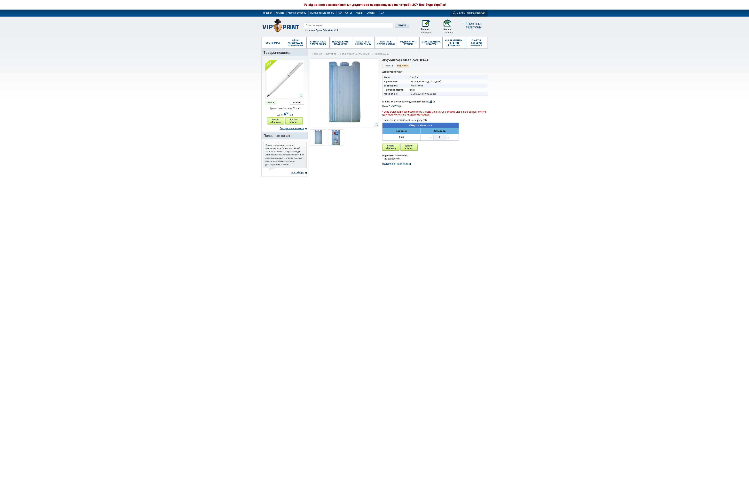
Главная (267, 12)
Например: (321, 30)
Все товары (273, 43)
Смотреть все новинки (292, 128)
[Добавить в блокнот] (390, 147)
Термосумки (381, 53)
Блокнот (426, 31)
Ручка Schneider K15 (327, 30)
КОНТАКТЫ (345, 12)
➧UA (381, 12)
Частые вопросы (297, 12)
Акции (359, 12)
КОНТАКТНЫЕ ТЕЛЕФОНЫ (472, 25)
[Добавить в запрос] (294, 121)
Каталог (331, 53)
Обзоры (371, 12)
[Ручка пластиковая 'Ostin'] (284, 79)
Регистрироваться (475, 12)
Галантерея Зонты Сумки (355, 53)
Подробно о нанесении (395, 163)
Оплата (280, 12)
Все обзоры (297, 172)
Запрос (447, 31)
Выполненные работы (322, 12)
